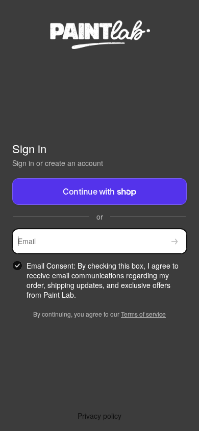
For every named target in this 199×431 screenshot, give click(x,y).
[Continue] (174, 241)
